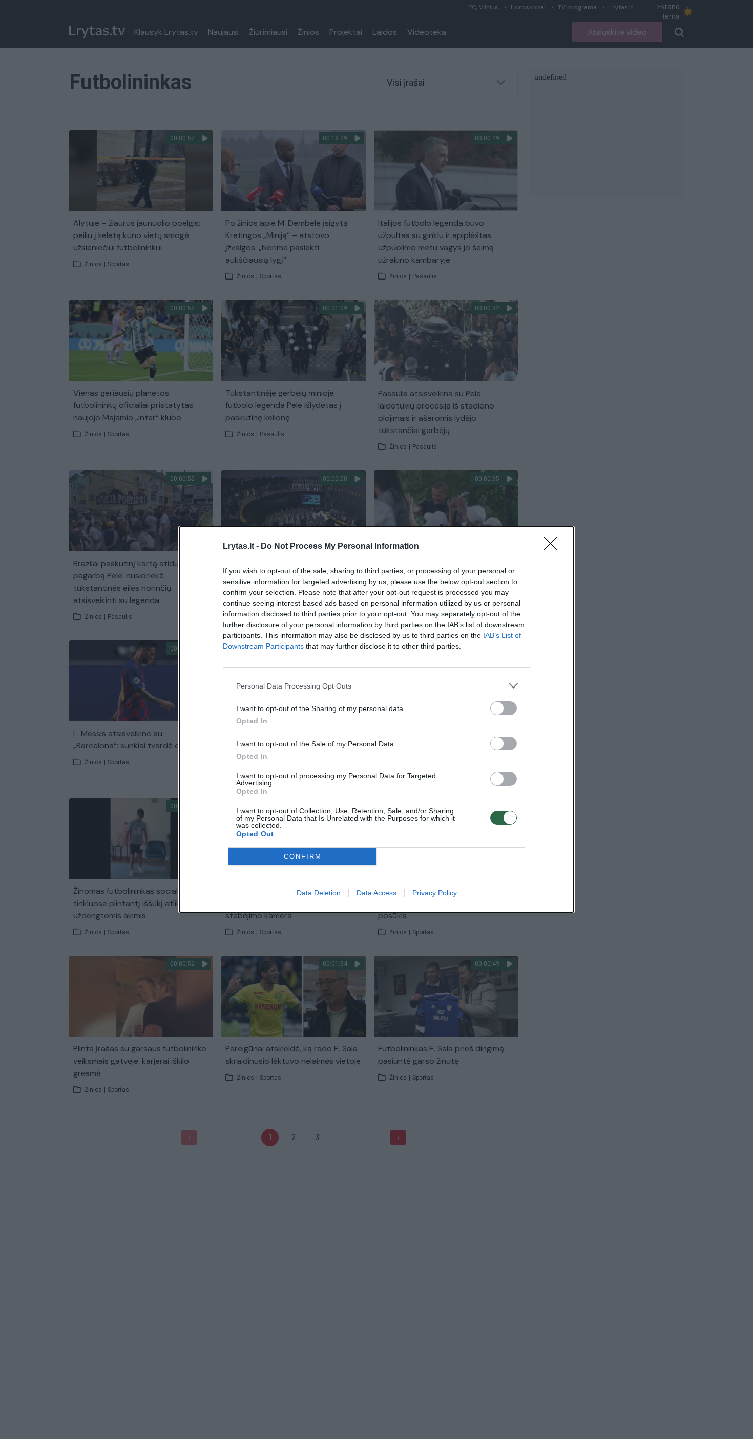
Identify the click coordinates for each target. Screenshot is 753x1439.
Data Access (376, 893)
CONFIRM (303, 857)
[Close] (553, 546)
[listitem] (376, 685)
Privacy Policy (434, 893)
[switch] (503, 708)
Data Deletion (319, 893)
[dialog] (376, 719)
